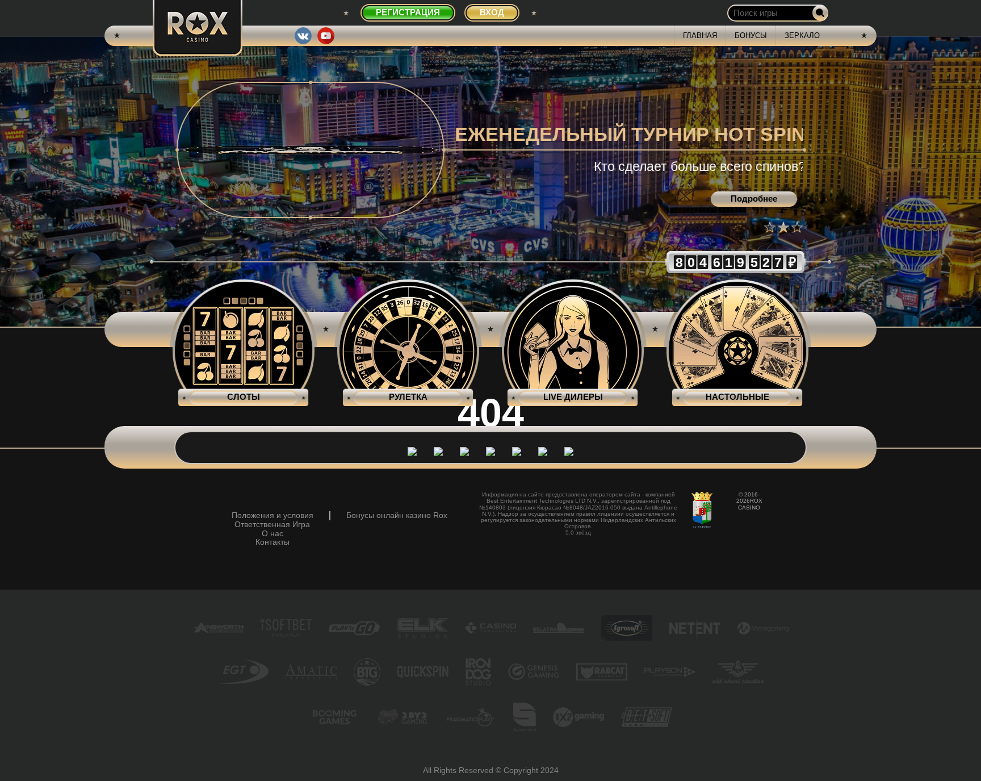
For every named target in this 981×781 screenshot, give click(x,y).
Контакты (272, 542)
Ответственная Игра (272, 524)
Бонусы (751, 35)
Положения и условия (272, 515)
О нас (272, 533)
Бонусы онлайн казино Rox (396, 515)
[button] (769, 227)
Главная (700, 35)
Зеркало (802, 35)
